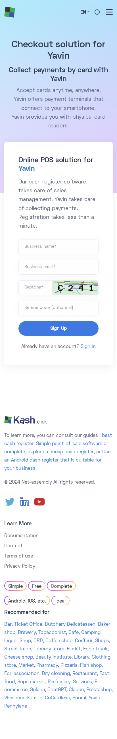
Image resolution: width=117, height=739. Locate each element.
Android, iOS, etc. (27, 601)
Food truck (95, 649)
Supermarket (31, 682)
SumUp (34, 698)
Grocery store (49, 649)
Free (36, 586)
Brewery (27, 633)
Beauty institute (53, 657)
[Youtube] (39, 502)
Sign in (88, 347)
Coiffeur (84, 641)
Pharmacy (47, 665)
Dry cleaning (56, 674)
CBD (38, 641)
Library (81, 657)
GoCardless (57, 698)
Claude (76, 690)
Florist (74, 649)
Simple (15, 586)
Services (82, 682)
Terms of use (18, 556)
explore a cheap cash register (61, 452)
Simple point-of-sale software (69, 444)
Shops (102, 641)
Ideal (60, 601)
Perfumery (59, 682)
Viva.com (14, 698)
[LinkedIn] (25, 502)
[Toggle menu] (109, 12)
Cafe (73, 633)
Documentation (21, 536)
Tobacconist (52, 633)
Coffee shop (58, 641)
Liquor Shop (17, 641)
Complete (61, 586)
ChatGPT (56, 690)
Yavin (26, 169)
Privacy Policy (19, 566)
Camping (91, 633)
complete (14, 452)
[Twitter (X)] (10, 502)
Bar (8, 624)
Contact (13, 546)
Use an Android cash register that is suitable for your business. (57, 460)
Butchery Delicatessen (70, 624)
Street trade (17, 649)
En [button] (83, 12)
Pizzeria (69, 665)
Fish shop (91, 665)
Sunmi (79, 698)
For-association (21, 674)
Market (26, 665)
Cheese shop (18, 657)
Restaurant (84, 674)
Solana (37, 690)
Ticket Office (28, 624)
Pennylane (15, 706)
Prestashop (99, 690)
